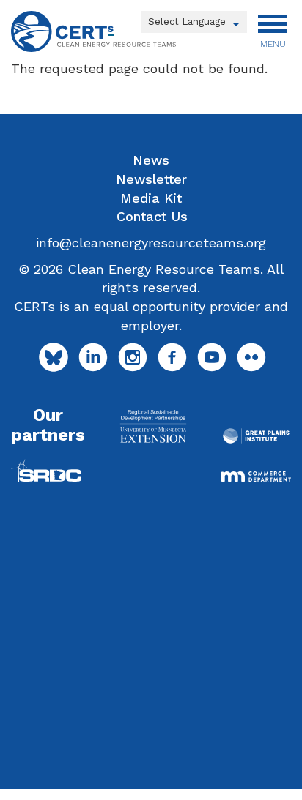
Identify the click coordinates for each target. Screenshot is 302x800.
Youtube (211, 357)
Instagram (132, 357)
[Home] (93, 31)
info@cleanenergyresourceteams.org (151, 242)
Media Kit (151, 198)
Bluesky (53, 357)
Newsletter (151, 179)
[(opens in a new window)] (153, 426)
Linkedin (93, 357)
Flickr (251, 357)
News (151, 160)
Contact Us (152, 216)
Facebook (172, 357)
